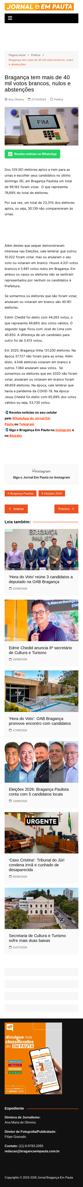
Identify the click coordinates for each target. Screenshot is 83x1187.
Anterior (18, 509)
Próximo (64, 509)
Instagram (63, 430)
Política (58, 99)
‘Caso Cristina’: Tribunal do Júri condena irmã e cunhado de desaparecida (36, 865)
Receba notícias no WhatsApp (35, 154)
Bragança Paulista (21, 493)
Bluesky (15, 436)
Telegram (26, 424)
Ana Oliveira (16, 99)
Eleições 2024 (53, 493)
